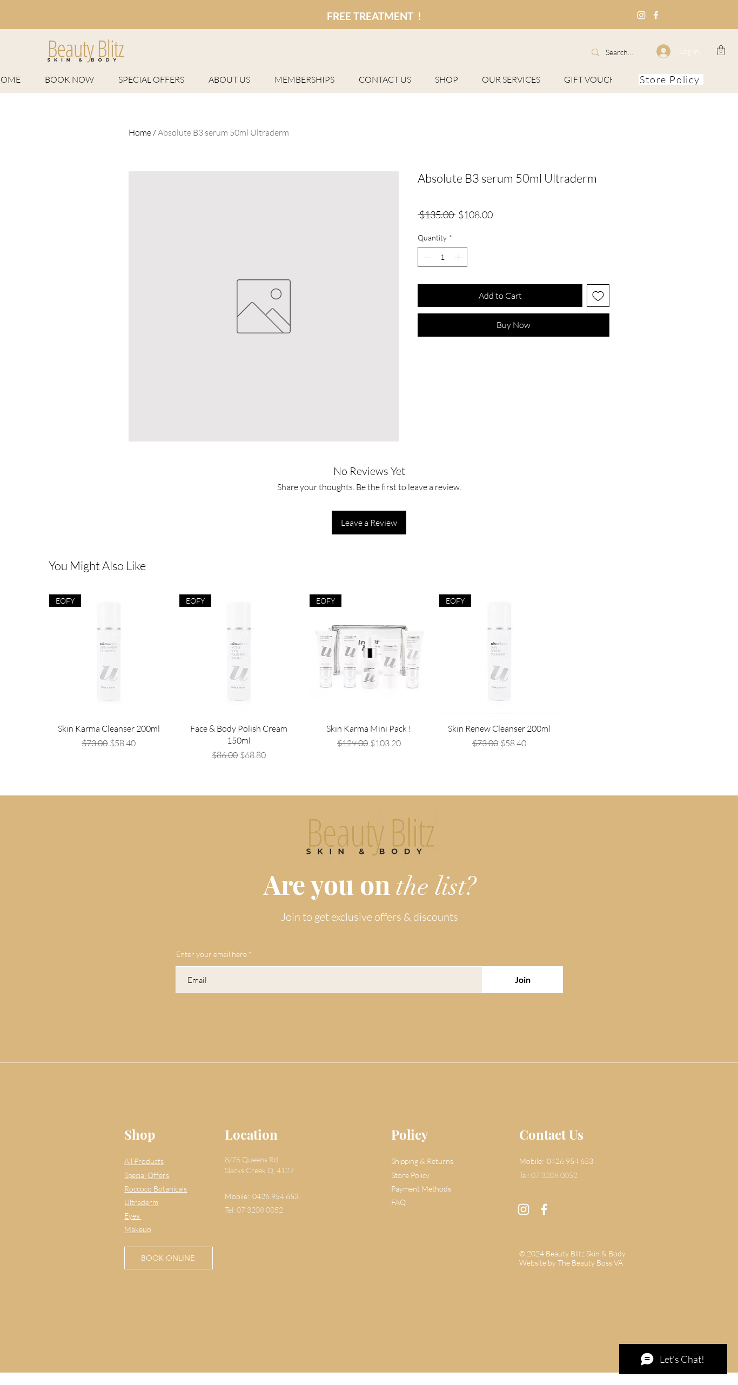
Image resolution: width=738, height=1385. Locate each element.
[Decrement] (426, 256)
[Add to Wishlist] (598, 295)
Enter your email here (211, 954)
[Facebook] (544, 1209)
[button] (721, 50)
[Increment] (459, 256)
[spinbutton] (442, 256)
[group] (369, 678)
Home (140, 132)
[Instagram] (523, 1209)
